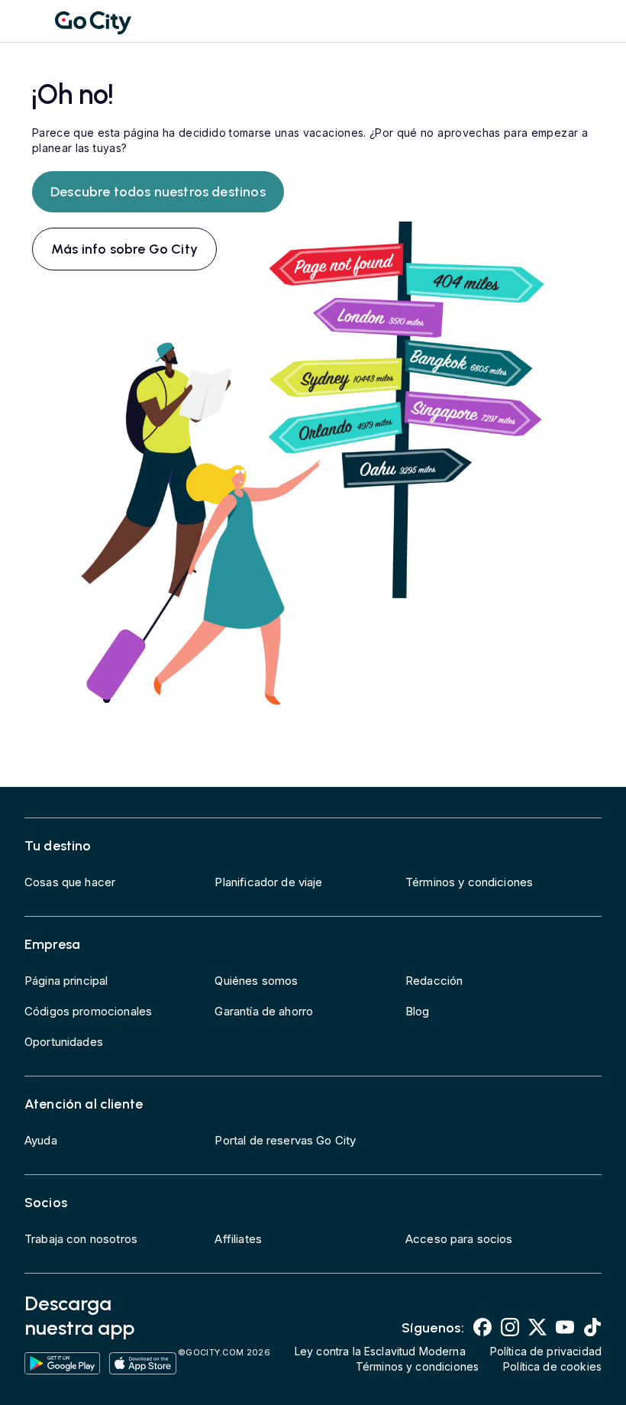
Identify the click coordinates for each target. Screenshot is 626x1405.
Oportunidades (63, 1041)
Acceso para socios (459, 1239)
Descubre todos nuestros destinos (158, 191)
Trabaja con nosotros (80, 1239)
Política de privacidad (546, 1351)
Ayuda (40, 1140)
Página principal (66, 980)
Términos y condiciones (469, 882)
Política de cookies (552, 1366)
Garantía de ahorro (264, 1011)
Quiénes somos (256, 980)
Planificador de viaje (268, 882)
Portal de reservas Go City (285, 1140)
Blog (417, 1011)
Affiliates (238, 1239)
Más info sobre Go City (124, 249)
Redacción (434, 980)
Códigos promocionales (88, 1011)
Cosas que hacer (69, 882)
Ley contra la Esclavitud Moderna (380, 1351)
